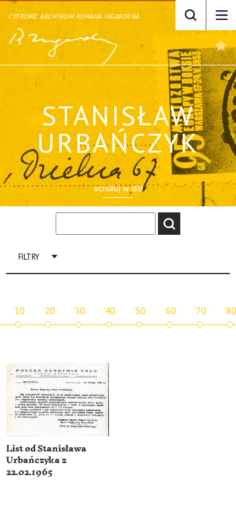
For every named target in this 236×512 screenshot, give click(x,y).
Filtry (28, 257)
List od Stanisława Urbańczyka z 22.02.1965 (46, 460)
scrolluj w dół (118, 188)
